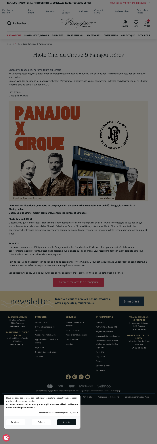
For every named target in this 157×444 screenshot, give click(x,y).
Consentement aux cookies (6, 438)
